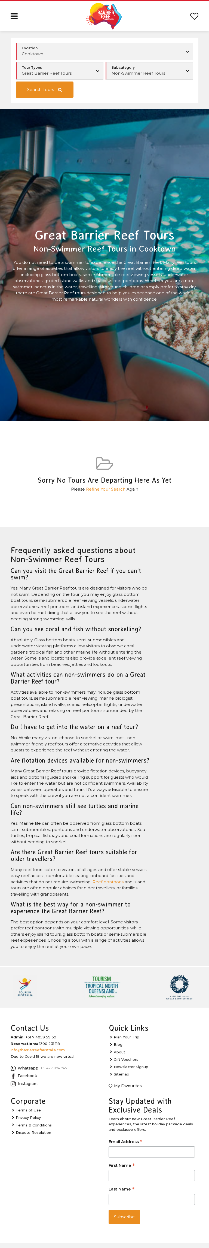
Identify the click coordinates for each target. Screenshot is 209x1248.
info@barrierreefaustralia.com (38, 1050)
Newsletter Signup (131, 1067)
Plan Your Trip (126, 1037)
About (119, 1052)
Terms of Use (28, 1110)
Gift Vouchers (126, 1059)
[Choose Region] (104, 51)
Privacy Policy (28, 1117)
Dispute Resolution (33, 1132)
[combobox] (60, 71)
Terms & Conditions (34, 1125)
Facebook (27, 1075)
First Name (122, 1166)
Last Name (121, 1189)
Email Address (125, 1142)
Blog (118, 1044)
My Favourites (128, 1085)
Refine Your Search (105, 489)
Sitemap (121, 1074)
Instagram (28, 1083)
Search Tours (40, 89)
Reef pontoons (108, 881)
